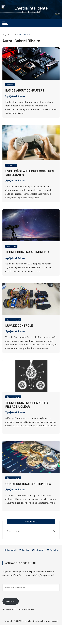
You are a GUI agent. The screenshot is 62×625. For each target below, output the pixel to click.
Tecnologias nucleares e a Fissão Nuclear (26, 404)
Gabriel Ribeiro (17, 96)
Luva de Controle (19, 325)
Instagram (39, 549)
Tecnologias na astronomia (27, 252)
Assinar (10, 601)
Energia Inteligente (31, 7)
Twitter (25, 549)
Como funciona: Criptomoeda (28, 484)
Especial (10, 84)
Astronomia (11, 246)
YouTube (53, 549)
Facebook (12, 549)
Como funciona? (13, 320)
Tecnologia (11, 165)
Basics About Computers (24, 90)
